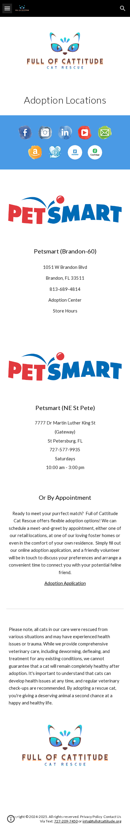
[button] (7, 8)
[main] (65, 100)
